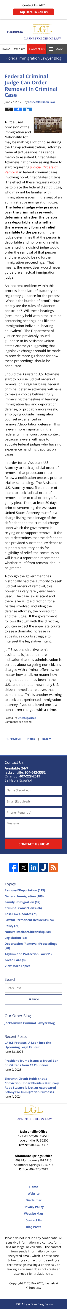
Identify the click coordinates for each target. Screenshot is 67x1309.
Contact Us (37, 49)
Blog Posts (33, 1227)
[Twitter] (23, 867)
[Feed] (53, 867)
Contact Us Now (33, 844)
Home (6, 49)
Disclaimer (34, 1200)
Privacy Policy (33, 1207)
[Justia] (43, 867)
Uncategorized (27, 718)
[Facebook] (13, 867)
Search (33, 999)
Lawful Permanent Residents (29, 920)
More (59, 49)
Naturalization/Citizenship (28, 932)
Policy (12, 926)
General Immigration (24, 896)
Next (46, 738)
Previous (14, 738)
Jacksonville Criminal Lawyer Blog (30, 1023)
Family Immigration (22, 902)
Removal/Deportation (25, 890)
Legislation (16, 938)
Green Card (15, 960)
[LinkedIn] (33, 867)
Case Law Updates (21, 914)
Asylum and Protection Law (28, 954)
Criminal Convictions (23, 908)
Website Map (33, 1213)
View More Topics (17, 966)
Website (19, 49)
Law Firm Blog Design (33, 1304)
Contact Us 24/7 (34, 8)
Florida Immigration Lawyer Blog (33, 32)
